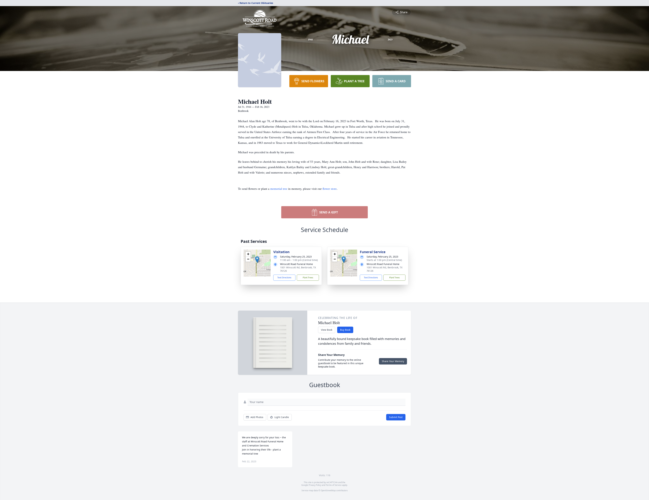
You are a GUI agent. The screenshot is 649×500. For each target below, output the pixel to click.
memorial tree (278, 189)
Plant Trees (308, 277)
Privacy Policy (315, 485)
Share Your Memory (393, 361)
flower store (329, 189)
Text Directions (284, 277)
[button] (257, 259)
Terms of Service (334, 485)
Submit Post (396, 417)
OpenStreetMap (328, 490)
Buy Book (345, 329)
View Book (326, 329)
